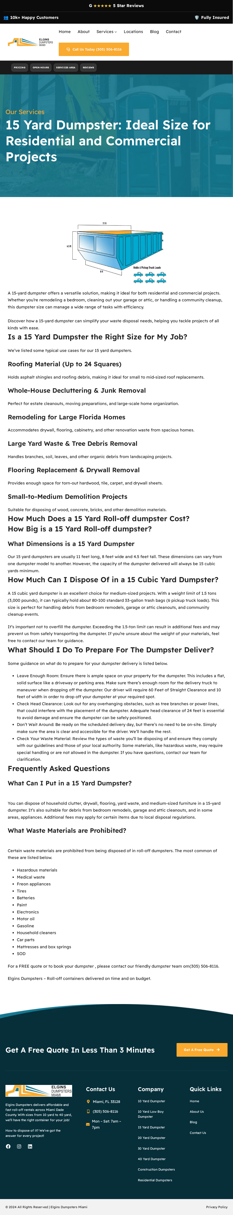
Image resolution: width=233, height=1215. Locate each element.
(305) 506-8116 (204, 966)
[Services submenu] (115, 32)
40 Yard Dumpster (152, 1159)
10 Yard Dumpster (151, 1101)
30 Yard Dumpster (151, 1148)
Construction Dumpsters (156, 1169)
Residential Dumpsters (155, 1180)
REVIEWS (88, 67)
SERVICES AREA (65, 67)
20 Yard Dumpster (151, 1138)
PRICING (19, 67)
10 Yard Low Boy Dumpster (151, 1114)
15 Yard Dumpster (151, 1127)
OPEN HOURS (41, 67)
